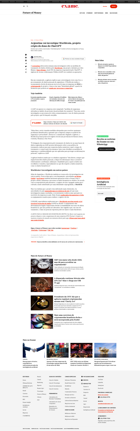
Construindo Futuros (70, 392)
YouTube (100, 379)
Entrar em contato (103, 395)
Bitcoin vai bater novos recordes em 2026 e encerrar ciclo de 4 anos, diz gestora (107, 81)
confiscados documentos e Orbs (72, 195)
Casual (39, 379)
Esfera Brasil (104, 359)
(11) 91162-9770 (105, 397)
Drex (106, 13)
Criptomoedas (98, 13)
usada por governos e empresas (61, 88)
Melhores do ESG (69, 416)
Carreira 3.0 (86, 389)
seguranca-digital (37, 237)
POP (38, 400)
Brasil (24, 390)
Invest (24, 410)
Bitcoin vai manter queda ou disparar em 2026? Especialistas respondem (107, 65)
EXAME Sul (68, 386)
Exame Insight (27, 402)
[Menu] (24, 6)
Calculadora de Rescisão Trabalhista (55, 398)
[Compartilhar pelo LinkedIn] (26, 60)
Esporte (39, 385)
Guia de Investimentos (55, 386)
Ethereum (89, 13)
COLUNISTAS (26, 415)
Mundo (39, 376)
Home (32, 40)
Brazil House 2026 (70, 383)
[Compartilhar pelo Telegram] (26, 63)
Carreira (25, 393)
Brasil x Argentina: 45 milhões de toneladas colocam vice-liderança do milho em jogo (58, 98)
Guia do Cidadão (53, 380)
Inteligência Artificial (26, 406)
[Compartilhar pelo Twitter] (26, 66)
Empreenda (86, 407)
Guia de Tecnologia (54, 383)
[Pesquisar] (27, 6)
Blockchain (113, 13)
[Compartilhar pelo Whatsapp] (26, 55)
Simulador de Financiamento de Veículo (53, 408)
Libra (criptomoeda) (72, 235)
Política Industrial (70, 406)
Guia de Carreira (53, 389)
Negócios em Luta (70, 403)
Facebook (100, 388)
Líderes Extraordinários (71, 400)
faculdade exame (88, 376)
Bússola (56, 359)
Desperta (85, 392)
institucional (26, 428)
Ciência (39, 397)
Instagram (101, 385)
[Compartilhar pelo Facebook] (26, 57)
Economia (25, 396)
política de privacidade (57, 428)
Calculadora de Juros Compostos (55, 402)
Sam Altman (41, 70)
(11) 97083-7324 (105, 418)
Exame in (86, 386)
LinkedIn (100, 382)
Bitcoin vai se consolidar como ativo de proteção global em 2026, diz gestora (106, 73)
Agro (84, 404)
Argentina (36, 66)
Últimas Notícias (27, 383)
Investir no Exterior (70, 397)
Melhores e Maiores (70, 413)
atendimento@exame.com (105, 403)
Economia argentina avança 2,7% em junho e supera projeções (38, 98)
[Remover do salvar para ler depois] (26, 72)
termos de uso (34, 428)
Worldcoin (58, 68)
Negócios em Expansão (71, 419)
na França (40, 178)
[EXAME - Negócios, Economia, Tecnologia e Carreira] (70, 6)
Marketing (40, 382)
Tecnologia (40, 391)
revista (85, 380)
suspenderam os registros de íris (57, 191)
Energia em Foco (69, 394)
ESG (24, 399)
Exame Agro (40, 388)
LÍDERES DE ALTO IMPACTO (28, 386)
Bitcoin (82, 13)
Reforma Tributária (70, 380)
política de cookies (45, 428)
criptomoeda (35, 86)
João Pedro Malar (38, 56)
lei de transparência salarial (71, 428)
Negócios (25, 413)
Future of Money (32, 12)
